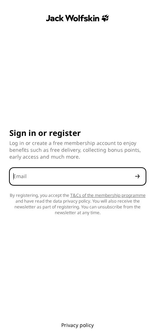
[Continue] (137, 176)
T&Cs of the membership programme (108, 195)
